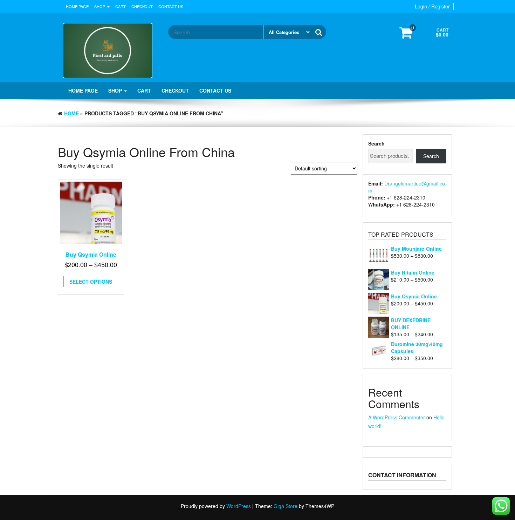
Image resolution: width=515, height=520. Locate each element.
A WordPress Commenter (396, 417)
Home (71, 113)
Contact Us (170, 6)
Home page (77, 6)
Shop (100, 6)
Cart (120, 6)
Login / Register (432, 6)
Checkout (142, 6)
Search (376, 143)
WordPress (238, 505)
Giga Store (285, 505)
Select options (90, 281)
